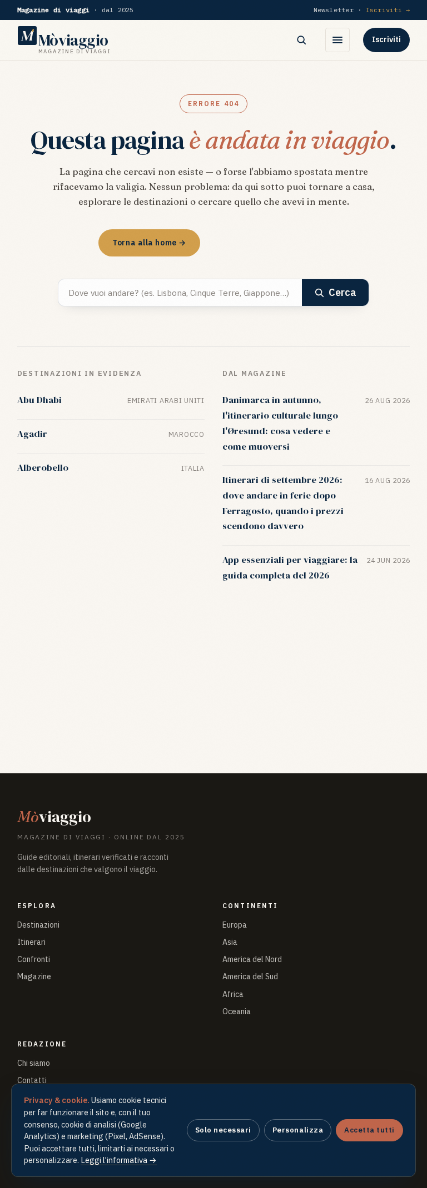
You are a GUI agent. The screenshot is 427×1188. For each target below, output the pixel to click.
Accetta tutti (369, 1130)
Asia (229, 942)
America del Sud (250, 976)
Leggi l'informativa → (119, 1160)
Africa (233, 994)
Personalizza (297, 1130)
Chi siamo (33, 1063)
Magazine (34, 976)
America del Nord (252, 959)
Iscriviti (386, 39)
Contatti (32, 1080)
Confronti (33, 959)
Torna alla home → (149, 243)
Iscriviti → (388, 10)
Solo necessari (223, 1130)
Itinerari (31, 942)
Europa (234, 925)
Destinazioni (38, 925)
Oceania (236, 1011)
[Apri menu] (337, 40)
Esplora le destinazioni (269, 243)
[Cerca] (301, 40)
